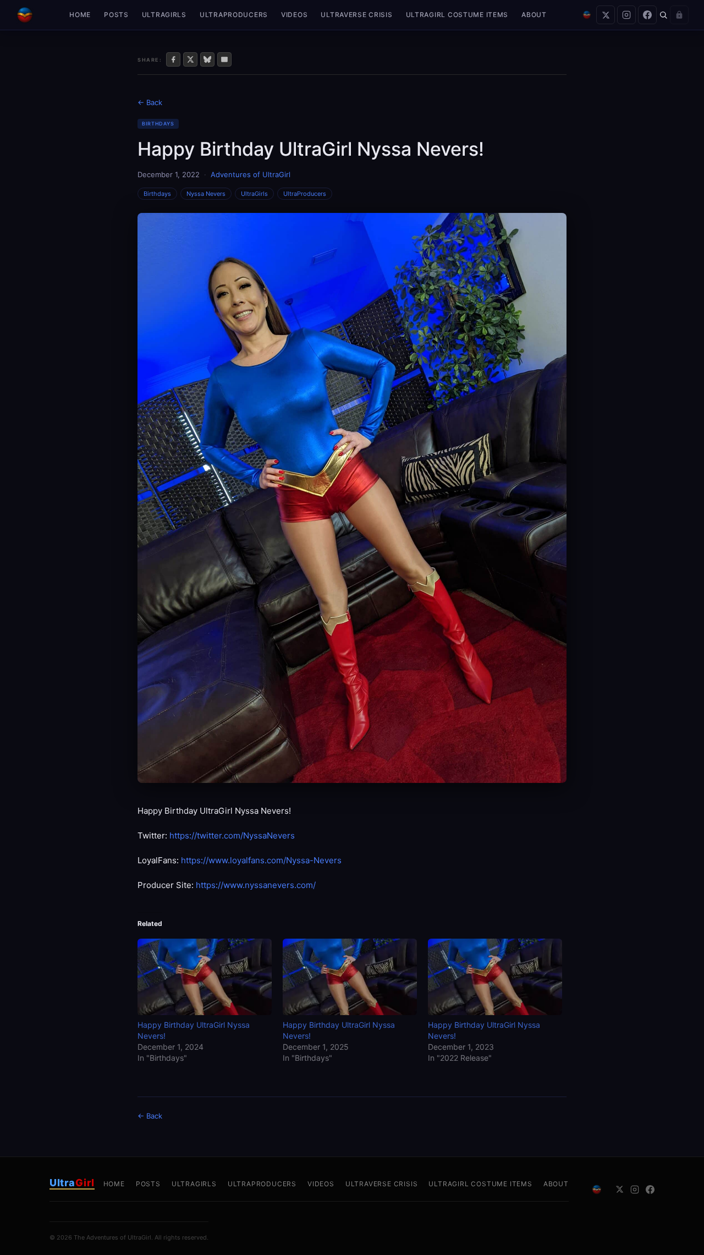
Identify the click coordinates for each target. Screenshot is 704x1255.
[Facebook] (647, 15)
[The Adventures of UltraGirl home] (24, 15)
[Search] (663, 14)
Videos (294, 14)
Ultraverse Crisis (356, 14)
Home (80, 14)
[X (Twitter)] (605, 15)
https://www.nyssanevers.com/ (256, 885)
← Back (150, 102)
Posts (116, 14)
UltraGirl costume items (457, 14)
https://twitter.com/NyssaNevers (232, 835)
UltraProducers (234, 14)
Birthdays (158, 123)
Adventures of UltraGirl (250, 174)
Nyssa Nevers (206, 194)
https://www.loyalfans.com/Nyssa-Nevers (261, 860)
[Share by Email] (224, 59)
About (534, 14)
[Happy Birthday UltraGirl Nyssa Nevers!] (205, 977)
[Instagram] (626, 15)
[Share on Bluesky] (207, 59)
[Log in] (679, 15)
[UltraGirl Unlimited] (587, 15)
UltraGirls (164, 14)
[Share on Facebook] (173, 59)
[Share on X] (190, 59)
